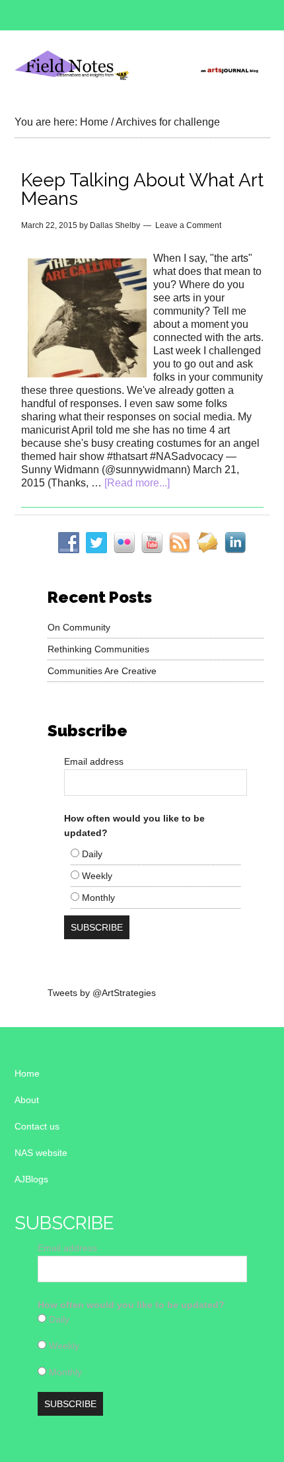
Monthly (97, 897)
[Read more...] (137, 482)
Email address (94, 761)
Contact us (37, 1126)
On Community (79, 627)
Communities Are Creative (102, 671)
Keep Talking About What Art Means (142, 189)
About (27, 1100)
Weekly (95, 875)
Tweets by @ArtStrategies (102, 992)
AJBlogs (31, 1179)
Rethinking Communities (98, 649)
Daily (90, 854)
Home (27, 1073)
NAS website (41, 1152)
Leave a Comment (188, 225)
